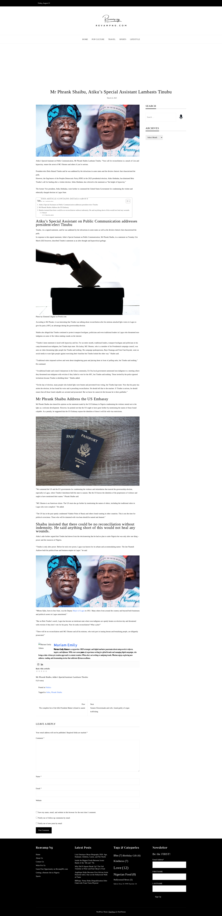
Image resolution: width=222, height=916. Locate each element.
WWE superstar (131, 884)
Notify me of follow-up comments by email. (54, 818)
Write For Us (40, 865)
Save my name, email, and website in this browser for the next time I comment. (67, 812)
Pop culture (98, 39)
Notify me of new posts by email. (50, 823)
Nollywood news (123, 879)
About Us (39, 858)
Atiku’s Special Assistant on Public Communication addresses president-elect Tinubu (68, 205)
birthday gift (132, 855)
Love (121, 868)
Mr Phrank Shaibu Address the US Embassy (54, 207)
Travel (111, 39)
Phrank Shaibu (56, 692)
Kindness (121, 861)
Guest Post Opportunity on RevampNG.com (52, 869)
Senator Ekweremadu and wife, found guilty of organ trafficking (109, 708)
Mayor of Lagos (79, 611)
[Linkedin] (42, 664)
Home (85, 39)
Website (38, 800)
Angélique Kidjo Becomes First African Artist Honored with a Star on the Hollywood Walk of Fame (91, 874)
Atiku (48, 692)
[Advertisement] (111, 67)
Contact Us (40, 862)
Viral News (112, 912)
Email (39, 788)
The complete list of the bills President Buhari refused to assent (62, 706)
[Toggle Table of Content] (127, 201)
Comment (40, 738)
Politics (48, 687)
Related (44, 212)
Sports (122, 39)
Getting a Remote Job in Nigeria (47, 873)
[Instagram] (38, 664)
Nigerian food (125, 874)
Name (38, 777)
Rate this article (49, 215)
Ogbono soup (119, 884)
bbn (118, 855)
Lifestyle (135, 39)
